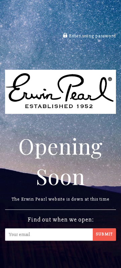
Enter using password (92, 36)
